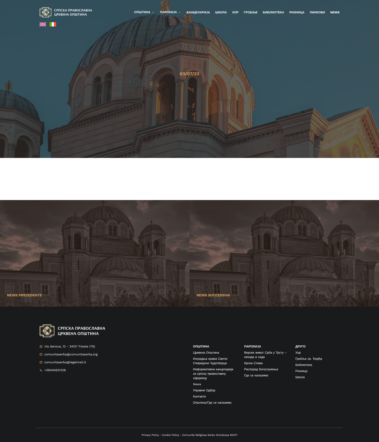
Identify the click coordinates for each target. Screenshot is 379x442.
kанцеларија (198, 12)
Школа (221, 12)
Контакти (199, 396)
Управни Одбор (204, 390)
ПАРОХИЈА (252, 346)
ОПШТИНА (201, 346)
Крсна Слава (253, 363)
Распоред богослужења (261, 369)
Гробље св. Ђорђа (308, 359)
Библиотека (273, 12)
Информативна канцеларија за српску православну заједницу (213, 374)
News (335, 12)
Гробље (251, 12)
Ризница (297, 12)
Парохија (168, 12)
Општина (142, 12)
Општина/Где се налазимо (212, 402)
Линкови (317, 12)
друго (300, 346)
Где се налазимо (256, 375)
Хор (235, 12)
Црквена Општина (206, 352)
